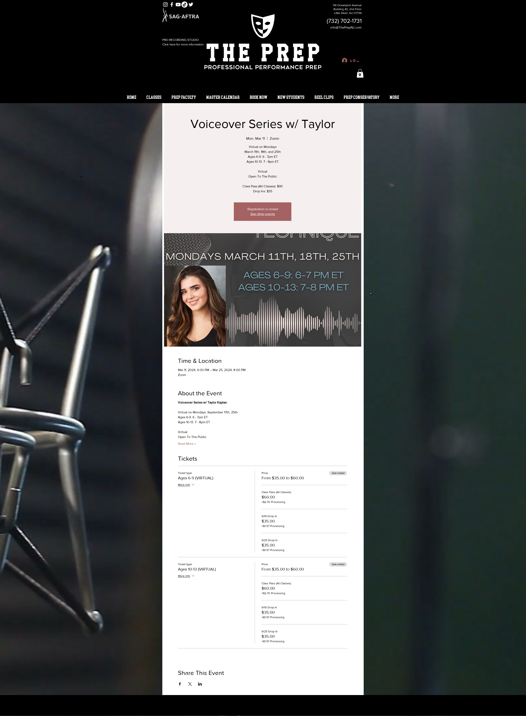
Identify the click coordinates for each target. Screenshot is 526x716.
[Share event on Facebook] (180, 684)
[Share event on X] (190, 684)
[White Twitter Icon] (191, 4)
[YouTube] (178, 4)
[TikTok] (184, 4)
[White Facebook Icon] (172, 4)
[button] (360, 73)
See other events (262, 214)
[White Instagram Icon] (165, 4)
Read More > (187, 443)
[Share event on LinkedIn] (200, 684)
